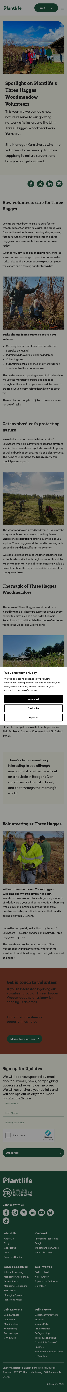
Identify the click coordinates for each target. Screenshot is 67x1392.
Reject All (33, 717)
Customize (33, 708)
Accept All (33, 698)
